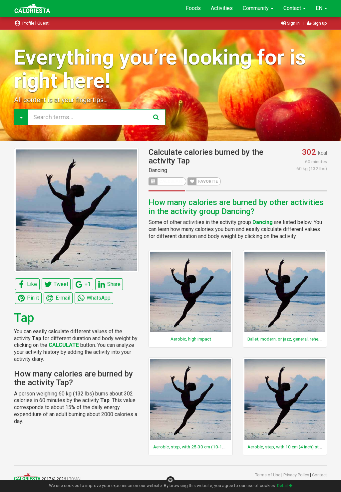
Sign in (293, 23)
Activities (222, 8)
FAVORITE (207, 181)
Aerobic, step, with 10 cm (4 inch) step (285, 446)
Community (256, 8)
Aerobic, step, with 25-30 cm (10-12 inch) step (199, 446)
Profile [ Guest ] (36, 23)
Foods (193, 8)
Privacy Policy (296, 474)
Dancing (158, 170)
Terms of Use (268, 474)
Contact (292, 8)
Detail (283, 485)
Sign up (319, 23)
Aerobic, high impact (190, 339)
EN (320, 8)
